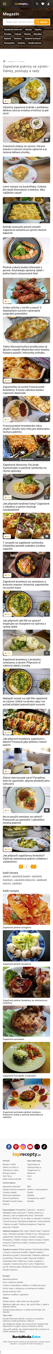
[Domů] (4, 61)
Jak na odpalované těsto (22, 1215)
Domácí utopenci (10, 1270)
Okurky (27, 34)
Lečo (31, 1264)
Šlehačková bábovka (27, 1221)
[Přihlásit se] (49, 4)
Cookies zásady (10, 1192)
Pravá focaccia (10, 1221)
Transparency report (36, 1198)
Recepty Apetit (9, 1173)
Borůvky (18, 38)
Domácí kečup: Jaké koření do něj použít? (21, 1301)
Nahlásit (30, 1195)
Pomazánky (21, 1210)
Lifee (29, 1179)
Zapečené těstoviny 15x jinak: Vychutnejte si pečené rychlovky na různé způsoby (24, 467)
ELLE (29, 1176)
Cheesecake (25, 1255)
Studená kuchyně (33, 38)
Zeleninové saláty (19, 1243)
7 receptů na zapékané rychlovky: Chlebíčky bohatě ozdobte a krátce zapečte (24, 545)
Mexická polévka (10, 1279)
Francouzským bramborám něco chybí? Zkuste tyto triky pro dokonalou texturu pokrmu (26, 428)
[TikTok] (44, 1147)
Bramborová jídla (16, 1234)
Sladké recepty (21, 1240)
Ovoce (12, 1245)
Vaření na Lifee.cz (11, 1167)
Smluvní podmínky (11, 1198)
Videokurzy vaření (11, 1170)
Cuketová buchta (19, 1264)
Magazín (11, 14)
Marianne (31, 1173)
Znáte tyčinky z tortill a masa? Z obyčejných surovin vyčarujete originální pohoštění (22, 310)
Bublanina (26, 1267)
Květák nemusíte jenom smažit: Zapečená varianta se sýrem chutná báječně (24, 229)
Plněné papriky (24, 1249)
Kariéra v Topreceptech (37, 1189)
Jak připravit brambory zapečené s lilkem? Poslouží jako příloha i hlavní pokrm (25, 741)
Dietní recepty (35, 1240)
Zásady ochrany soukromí (14, 1189)
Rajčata (7, 38)
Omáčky (21, 43)
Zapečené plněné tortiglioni (17, 927)
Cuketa (18, 34)
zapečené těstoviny (24, 879)
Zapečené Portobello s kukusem (19, 1075)
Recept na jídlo (9, 1164)
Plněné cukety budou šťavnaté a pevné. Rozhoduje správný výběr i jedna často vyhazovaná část (23, 270)
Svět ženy (7, 1176)
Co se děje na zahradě (31, 1218)
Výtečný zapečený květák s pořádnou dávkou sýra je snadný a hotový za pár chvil (26, 110)
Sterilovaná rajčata (41, 1249)
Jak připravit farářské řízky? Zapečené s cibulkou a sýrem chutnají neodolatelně (26, 506)
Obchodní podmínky (11, 1195)
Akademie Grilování (13, 29)
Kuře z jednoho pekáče (13, 1282)
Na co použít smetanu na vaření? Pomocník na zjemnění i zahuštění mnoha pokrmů (23, 819)
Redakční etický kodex (12, 1201)
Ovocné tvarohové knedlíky (16, 1252)
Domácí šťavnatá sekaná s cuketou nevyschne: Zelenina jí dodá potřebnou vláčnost (23, 1319)
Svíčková (46, 1218)
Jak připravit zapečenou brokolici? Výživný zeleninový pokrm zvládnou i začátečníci (25, 858)
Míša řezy (23, 1261)
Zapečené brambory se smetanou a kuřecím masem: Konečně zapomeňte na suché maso (26, 584)
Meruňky (38, 34)
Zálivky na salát (10, 1224)
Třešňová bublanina (27, 1224)
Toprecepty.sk (33, 1164)
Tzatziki (15, 1227)
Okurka (28, 29)
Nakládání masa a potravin (14, 1213)
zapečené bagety (21, 876)
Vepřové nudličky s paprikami (15, 1294)
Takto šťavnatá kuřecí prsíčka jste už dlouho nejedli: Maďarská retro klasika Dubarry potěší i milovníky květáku (26, 349)
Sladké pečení (34, 43)
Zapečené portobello (13, 1039)
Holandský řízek (10, 1261)
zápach (7, 876)
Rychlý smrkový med (12, 1291)
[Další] (33, 867)
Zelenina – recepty (35, 1210)
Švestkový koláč (40, 1267)
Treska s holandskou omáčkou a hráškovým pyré (24, 1285)
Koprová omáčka (36, 1258)
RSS (29, 1186)
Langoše (6, 1264)
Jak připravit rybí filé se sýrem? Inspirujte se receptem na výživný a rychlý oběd (24, 623)
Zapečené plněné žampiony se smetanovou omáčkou (25, 1001)
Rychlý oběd (15, 1267)
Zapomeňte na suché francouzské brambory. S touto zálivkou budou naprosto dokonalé (23, 389)
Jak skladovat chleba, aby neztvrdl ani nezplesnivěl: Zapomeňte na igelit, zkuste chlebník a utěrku (25, 1325)
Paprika (38, 29)
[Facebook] (9, 1147)
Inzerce (6, 1204)
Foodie (30, 1192)
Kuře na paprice (36, 1261)
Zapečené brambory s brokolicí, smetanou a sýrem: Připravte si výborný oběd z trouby (22, 662)
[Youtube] (30, 1147)
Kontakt (30, 1201)
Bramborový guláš (11, 1255)
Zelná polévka (44, 1221)
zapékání (17, 883)
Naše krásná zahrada (12, 1179)
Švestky (8, 34)
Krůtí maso (24, 1231)
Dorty (5, 1245)
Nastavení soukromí (11, 1186)
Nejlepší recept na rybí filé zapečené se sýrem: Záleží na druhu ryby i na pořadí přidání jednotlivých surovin (25, 701)
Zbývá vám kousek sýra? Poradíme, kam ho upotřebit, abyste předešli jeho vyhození (26, 780)
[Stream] (37, 1147)
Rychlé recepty (21, 1237)
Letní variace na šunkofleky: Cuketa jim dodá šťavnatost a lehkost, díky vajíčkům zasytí (24, 189)
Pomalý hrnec (31, 1234)
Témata (21, 61)
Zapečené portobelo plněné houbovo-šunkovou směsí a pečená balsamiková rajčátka (23, 1114)
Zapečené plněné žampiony (17, 964)
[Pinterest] (16, 1147)
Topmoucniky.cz (34, 1167)
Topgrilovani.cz (33, 1170)
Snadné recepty (37, 1237)
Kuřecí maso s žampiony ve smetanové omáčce (23, 1288)
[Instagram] (23, 1147)
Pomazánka (9, 43)
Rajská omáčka (36, 1252)
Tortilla (30, 1213)
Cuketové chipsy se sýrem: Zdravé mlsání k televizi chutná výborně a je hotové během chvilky (25, 149)
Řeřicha (16, 1218)
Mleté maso (35, 1231)
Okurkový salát (20, 1258)
